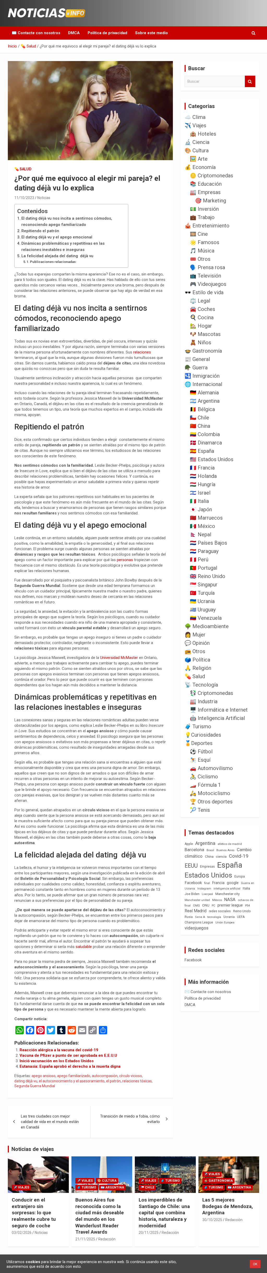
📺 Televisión (205, 276)
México (217, 900)
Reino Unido (242, 911)
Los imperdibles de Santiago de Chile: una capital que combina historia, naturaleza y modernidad (164, 1213)
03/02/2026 (22, 1232)
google (233, 883)
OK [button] (255, 1264)
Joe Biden (192, 894)
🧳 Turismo (198, 726)
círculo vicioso (130, 1076)
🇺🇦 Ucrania (202, 601)
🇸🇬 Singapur (203, 584)
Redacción (107, 1239)
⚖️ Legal (200, 301)
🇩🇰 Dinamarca (206, 443)
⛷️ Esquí (200, 760)
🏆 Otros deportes (211, 801)
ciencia (221, 856)
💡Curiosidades (203, 735)
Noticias (43, 198)
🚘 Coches (202, 309)
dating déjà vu (25, 1081)
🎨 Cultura (197, 150)
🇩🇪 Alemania (204, 392)
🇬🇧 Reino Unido (207, 576)
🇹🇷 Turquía (202, 593)
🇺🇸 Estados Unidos (211, 459)
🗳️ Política (197, 660)
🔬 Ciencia (197, 142)
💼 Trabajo (202, 217)
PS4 (247, 905)
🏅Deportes (199, 743)
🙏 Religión (198, 668)
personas (125, 559)
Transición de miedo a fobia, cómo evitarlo (130, 1119)
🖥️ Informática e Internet (219, 710)
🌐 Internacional (203, 384)
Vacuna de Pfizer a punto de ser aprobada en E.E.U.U (68, 1055)
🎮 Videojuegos (208, 284)
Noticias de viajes (32, 1149)
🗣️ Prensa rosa (207, 267)
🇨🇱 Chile (199, 418)
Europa (239, 876)
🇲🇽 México (202, 526)
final (207, 883)
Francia (218, 883)
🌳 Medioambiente (207, 626)
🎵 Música (202, 251)
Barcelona (194, 849)
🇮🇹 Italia (199, 501)
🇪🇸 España (202, 451)
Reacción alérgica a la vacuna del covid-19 (59, 1050)
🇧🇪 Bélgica (202, 409)
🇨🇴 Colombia (205, 434)
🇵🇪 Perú (199, 559)
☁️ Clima (195, 117)
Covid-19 (238, 856)
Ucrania (229, 917)
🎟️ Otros (200, 259)
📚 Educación (206, 184)
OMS (196, 905)
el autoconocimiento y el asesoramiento (72, 1081)
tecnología (214, 917)
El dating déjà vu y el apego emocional (56, 237)
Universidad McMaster (119, 657)
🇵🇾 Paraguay (204, 551)
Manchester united (197, 900)
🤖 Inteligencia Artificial (217, 718)
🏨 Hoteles (203, 134)
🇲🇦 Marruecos (206, 518)
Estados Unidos (208, 875)
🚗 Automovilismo (211, 768)
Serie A (200, 917)
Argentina (205, 843)
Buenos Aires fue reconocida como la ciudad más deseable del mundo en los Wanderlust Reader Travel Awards (99, 1216)
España (229, 865)
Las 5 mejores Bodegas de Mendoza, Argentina (227, 1206)
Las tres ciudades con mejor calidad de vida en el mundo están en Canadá (50, 1122)
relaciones (142, 352)
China (209, 856)
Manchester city (227, 894)
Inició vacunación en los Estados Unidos (57, 1061)
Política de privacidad (107, 33)
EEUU (191, 865)
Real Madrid (196, 910)
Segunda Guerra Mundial (34, 1086)
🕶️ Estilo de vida (204, 292)
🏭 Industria (203, 701)
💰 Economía (200, 167)
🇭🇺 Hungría (202, 484)
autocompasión (105, 1076)
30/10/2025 (212, 1220)
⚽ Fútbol (201, 751)
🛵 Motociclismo (210, 793)
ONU (205, 905)
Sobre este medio (151, 33)
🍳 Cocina (202, 317)
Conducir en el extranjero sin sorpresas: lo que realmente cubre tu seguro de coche (34, 1213)
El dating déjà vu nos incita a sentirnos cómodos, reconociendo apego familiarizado (66, 221)
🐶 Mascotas (205, 334)
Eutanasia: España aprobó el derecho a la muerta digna (70, 1066)
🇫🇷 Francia (202, 468)
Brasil (210, 850)
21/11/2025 (85, 1239)
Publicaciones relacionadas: (53, 262)
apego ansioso (44, 1076)
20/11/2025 (149, 1232)
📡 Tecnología (201, 685)
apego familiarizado (73, 1076)
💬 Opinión (197, 643)
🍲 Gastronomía (203, 351)
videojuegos (196, 927)
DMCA (74, 33)
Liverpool (207, 894)
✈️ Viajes (195, 125)
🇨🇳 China (200, 426)
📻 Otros (195, 651)
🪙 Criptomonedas (211, 175)
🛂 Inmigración (202, 376)
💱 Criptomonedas (211, 693)
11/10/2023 (24, 198)
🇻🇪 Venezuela (206, 618)
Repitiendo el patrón (40, 231)
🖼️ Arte (199, 159)
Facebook (193, 882)
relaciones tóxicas (137, 1081)
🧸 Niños (200, 342)
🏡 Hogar (201, 326)
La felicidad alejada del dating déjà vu (57, 256)
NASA (229, 899)
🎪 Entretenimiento (207, 226)
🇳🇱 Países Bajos (208, 543)
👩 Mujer (195, 635)
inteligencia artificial (227, 888)
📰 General (197, 359)
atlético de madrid (230, 844)
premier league (230, 905)
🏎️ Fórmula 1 (205, 785)
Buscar (250, 81)
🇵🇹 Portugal (203, 568)
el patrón (113, 1081)
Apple (189, 844)
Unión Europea (224, 922)
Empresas (207, 866)
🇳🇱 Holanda (203, 476)
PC (213, 905)
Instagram (204, 888)
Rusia (189, 917)
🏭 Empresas (205, 192)
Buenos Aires (225, 850)
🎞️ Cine (199, 234)
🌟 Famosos (204, 242)
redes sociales (220, 911)
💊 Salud (23, 169)
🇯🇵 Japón (201, 509)
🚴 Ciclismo (204, 776)
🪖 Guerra (196, 367)
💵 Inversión (204, 209)
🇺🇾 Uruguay (203, 610)
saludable (84, 946)
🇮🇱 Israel (200, 493)
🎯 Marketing (210, 200)
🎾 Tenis (200, 810)
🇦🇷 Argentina (205, 401)
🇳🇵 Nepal (200, 534)
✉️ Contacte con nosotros (36, 33)
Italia (246, 888)
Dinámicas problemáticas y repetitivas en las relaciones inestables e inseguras (63, 246)
